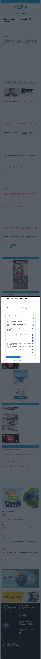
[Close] (38, 298)
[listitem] (20, 315)
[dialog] (20, 329)
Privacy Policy (26, 360)
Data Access (20, 360)
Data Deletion (15, 360)
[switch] (33, 318)
